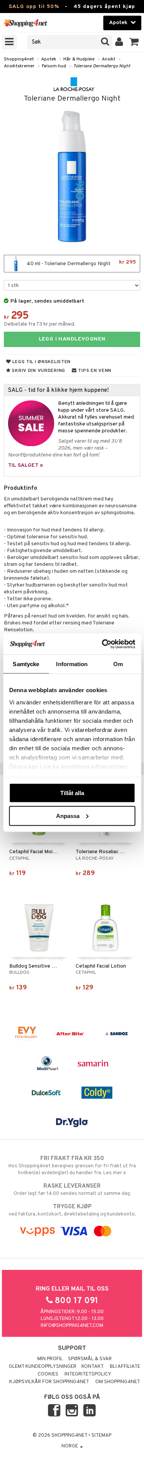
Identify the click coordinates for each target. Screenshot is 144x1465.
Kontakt (92, 1367)
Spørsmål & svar (90, 1359)
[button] (134, 42)
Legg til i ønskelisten (41, 362)
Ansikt (108, 59)
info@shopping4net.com (72, 1326)
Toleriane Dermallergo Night (101, 66)
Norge (70, 1446)
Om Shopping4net (117, 1382)
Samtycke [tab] (26, 664)
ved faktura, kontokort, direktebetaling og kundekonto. (72, 1210)
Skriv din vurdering (38, 371)
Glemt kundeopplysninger (42, 1367)
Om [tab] (118, 664)
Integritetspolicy (88, 1374)
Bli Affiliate (125, 1367)
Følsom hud (54, 66)
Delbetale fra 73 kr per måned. (40, 324)
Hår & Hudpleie (78, 59)
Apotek (48, 59)
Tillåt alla (72, 793)
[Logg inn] (119, 42)
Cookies (48, 1374)
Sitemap (101, 1435)
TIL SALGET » (25, 465)
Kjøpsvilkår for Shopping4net (49, 1382)
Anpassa (67, 815)
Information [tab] (72, 664)
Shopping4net (19, 59)
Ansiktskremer (19, 66)
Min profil (50, 1359)
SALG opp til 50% (34, 6)
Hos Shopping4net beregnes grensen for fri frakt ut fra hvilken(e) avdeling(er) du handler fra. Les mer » (72, 1165)
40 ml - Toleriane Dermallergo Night (80, 263)
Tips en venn (94, 371)
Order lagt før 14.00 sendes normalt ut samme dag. (72, 1190)
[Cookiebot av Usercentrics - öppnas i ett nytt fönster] (102, 644)
